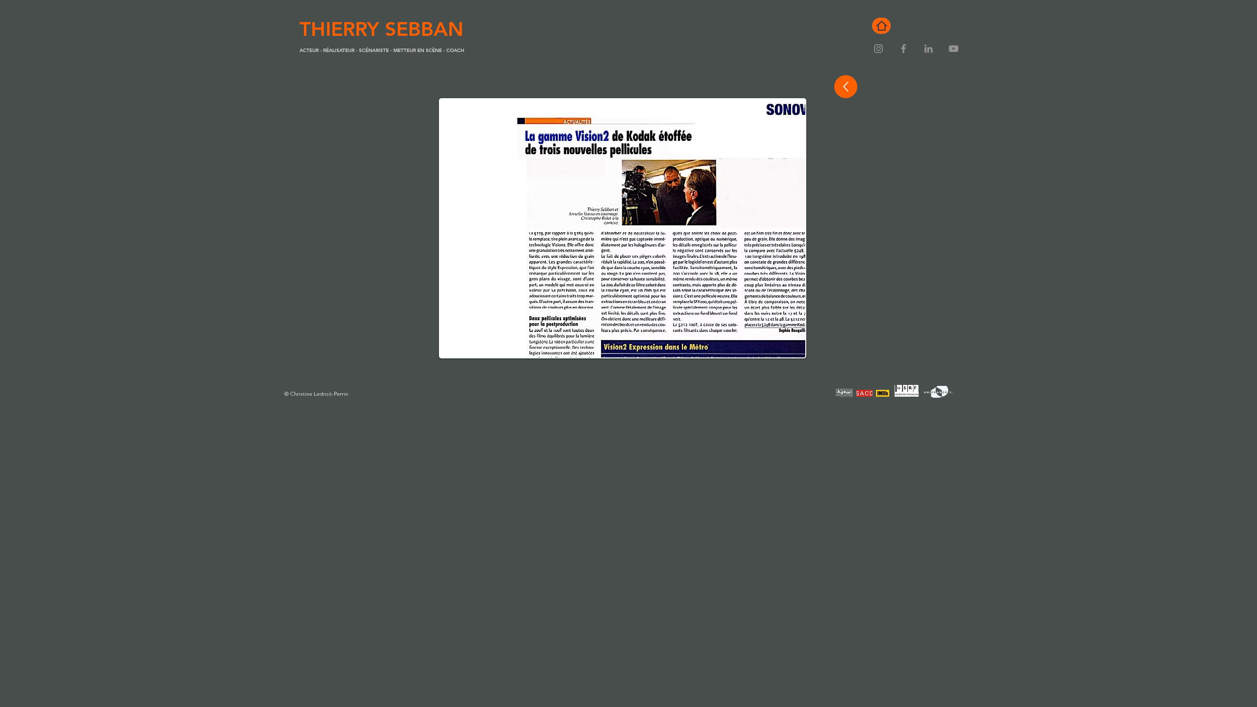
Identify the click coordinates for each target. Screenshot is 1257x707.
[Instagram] (878, 48)
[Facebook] (903, 48)
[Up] (845, 86)
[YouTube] (953, 48)
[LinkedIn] (928, 48)
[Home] (881, 26)
